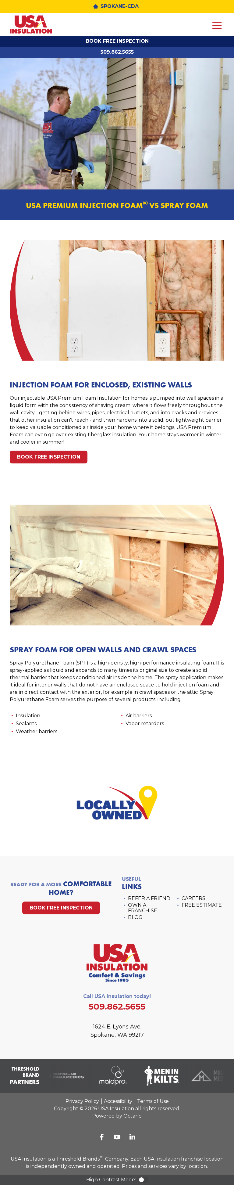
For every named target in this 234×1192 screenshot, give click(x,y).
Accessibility (118, 1101)
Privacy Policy (82, 1101)
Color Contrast (143, 1180)
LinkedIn (132, 1137)
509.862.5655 (117, 52)
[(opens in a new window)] (60, 1076)
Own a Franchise (142, 907)
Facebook (101, 1137)
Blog (135, 917)
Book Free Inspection (117, 41)
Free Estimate (202, 905)
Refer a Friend (149, 898)
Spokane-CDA (120, 6)
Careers (193, 898)
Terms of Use (153, 1101)
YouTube (117, 1137)
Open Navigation (217, 25)
